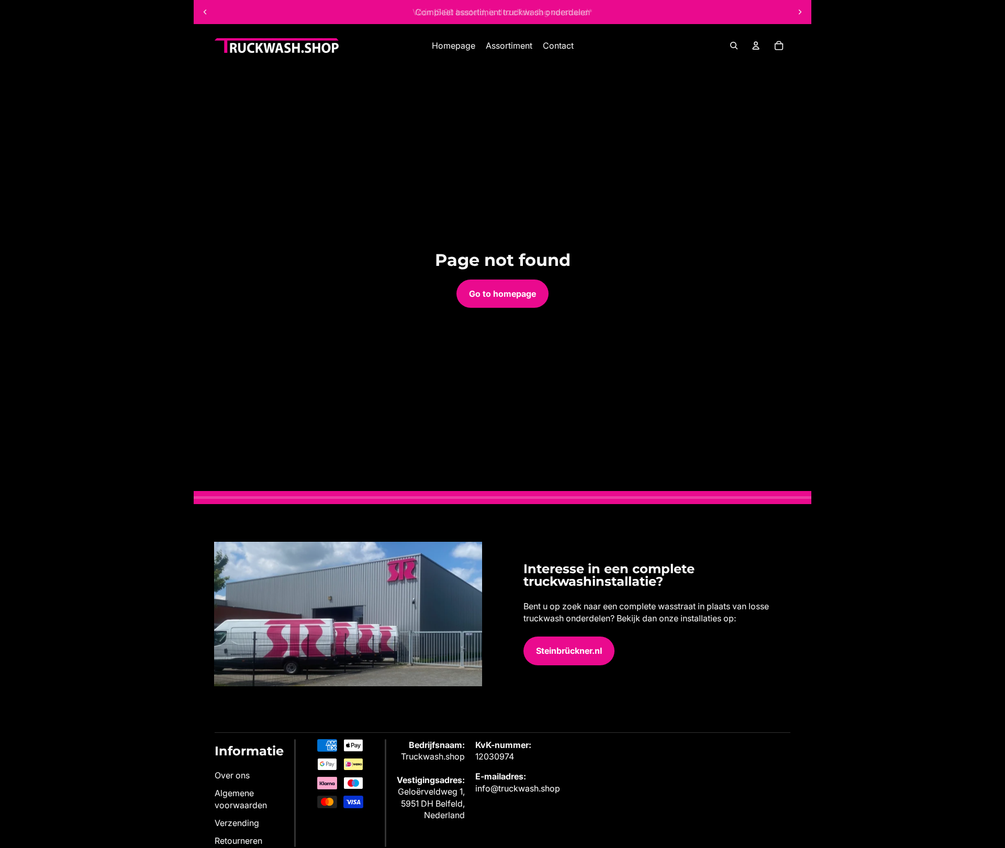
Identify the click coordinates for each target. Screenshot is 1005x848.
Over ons (232, 775)
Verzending (237, 823)
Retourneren (238, 840)
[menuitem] (453, 45)
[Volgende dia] (799, 12)
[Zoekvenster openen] (733, 45)
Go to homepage (502, 293)
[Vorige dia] (205, 12)
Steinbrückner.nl (569, 650)
